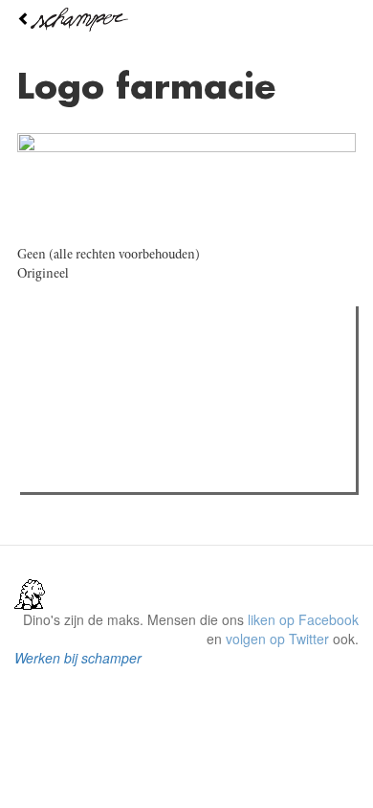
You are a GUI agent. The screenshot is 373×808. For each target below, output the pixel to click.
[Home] (186, 20)
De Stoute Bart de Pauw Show (148, 403)
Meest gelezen (82, 363)
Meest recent (195, 363)
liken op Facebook (303, 619)
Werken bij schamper (78, 657)
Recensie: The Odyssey (129, 472)
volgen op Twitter (277, 638)
